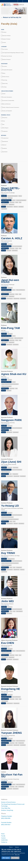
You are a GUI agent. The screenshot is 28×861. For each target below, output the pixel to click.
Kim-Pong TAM (10, 328)
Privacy (11, 847)
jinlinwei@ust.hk (5, 605)
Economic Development (7, 97)
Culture (4, 93)
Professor (4, 32)
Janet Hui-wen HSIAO (10, 281)
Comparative (5, 131)
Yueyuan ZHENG (11, 732)
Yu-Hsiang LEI (10, 505)
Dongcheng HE (10, 688)
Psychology (10, 287)
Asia (3, 124)
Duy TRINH (8, 553)
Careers (3, 838)
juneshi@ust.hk (4, 465)
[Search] (26, 1)
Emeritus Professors (7, 59)
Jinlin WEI (7, 601)
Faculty (3, 836)
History (4, 73)
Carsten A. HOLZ (11, 238)
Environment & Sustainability (8, 100)
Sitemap (17, 847)
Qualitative (5, 148)
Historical (4, 144)
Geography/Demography (7, 69)
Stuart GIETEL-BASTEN (10, 189)
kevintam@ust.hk (5, 332)
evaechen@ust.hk (5, 646)
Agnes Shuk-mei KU (13, 374)
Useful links (4, 840)
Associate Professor (7, 35)
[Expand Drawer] (20, 1)
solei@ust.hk (4, 511)
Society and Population (7, 110)
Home (3, 833)
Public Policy (5, 83)
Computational (10, 206)
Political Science (6, 76)
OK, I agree (6, 857)
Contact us (4, 842)
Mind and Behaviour (20, 289)
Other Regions (5, 127)
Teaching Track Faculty (7, 56)
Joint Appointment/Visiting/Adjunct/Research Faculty (13, 52)
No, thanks (15, 857)
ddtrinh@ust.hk (4, 557)
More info (17, 854)
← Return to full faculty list (11, 17)
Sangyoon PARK (11, 420)
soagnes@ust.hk (5, 378)
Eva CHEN (7, 642)
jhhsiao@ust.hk (4, 286)
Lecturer (4, 42)
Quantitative (5, 151)
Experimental (5, 141)
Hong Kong (5, 117)
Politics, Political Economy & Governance (11, 107)
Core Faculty (5, 49)
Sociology (4, 86)
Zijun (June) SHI (11, 461)
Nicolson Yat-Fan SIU (11, 775)
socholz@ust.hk (4, 242)
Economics (5, 66)
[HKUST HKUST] (6, 4)
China (17, 202)
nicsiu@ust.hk (4, 780)
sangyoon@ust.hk (5, 424)
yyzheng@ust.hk (5, 736)
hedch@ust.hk (4, 693)
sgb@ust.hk (4, 194)
